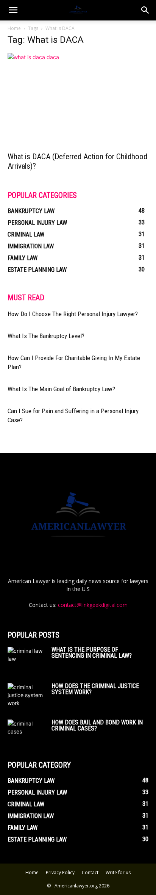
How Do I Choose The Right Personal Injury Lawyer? (73, 314)
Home (14, 28)
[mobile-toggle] (13, 10)
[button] (145, 10)
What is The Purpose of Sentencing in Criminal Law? (91, 652)
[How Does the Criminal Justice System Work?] (26, 695)
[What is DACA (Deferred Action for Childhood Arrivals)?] (78, 100)
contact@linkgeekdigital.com (93, 604)
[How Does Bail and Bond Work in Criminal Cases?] (26, 732)
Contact (90, 872)
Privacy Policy (60, 872)
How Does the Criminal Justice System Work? (95, 689)
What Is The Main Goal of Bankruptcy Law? (61, 389)
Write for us (118, 872)
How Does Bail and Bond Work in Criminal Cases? (97, 725)
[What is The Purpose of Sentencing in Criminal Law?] (26, 659)
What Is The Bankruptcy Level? (46, 336)
